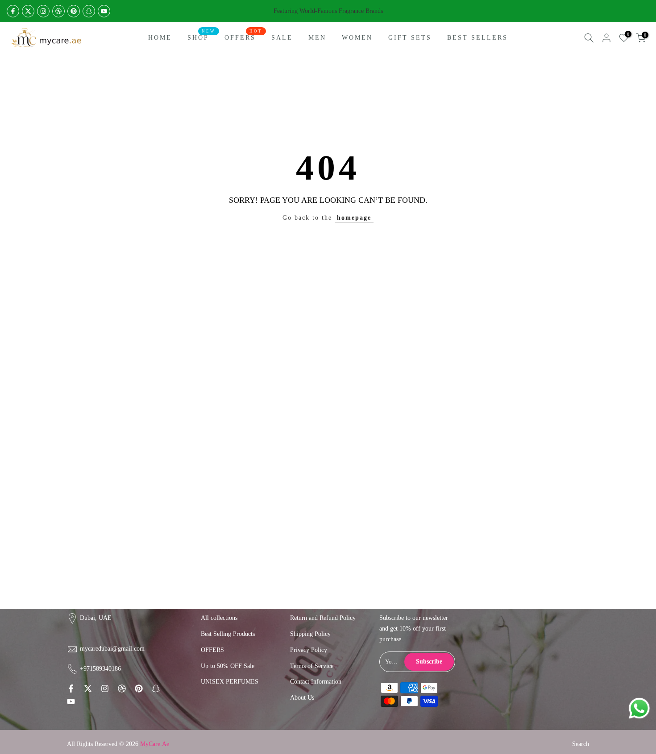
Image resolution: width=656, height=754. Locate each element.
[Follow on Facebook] (13, 11)
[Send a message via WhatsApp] (639, 708)
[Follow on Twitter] (28, 11)
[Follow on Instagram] (43, 11)
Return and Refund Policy (323, 618)
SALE (282, 37)
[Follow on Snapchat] (89, 11)
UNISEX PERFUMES (229, 681)
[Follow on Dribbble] (58, 11)
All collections (219, 618)
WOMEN (357, 37)
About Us (302, 697)
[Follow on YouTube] (104, 11)
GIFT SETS (410, 37)
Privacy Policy (308, 650)
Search (580, 744)
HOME (160, 37)
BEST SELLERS (477, 37)
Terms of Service (311, 666)
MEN (317, 37)
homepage (354, 217)
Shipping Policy (310, 634)
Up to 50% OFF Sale (227, 666)
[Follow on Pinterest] (73, 11)
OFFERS (243, 37)
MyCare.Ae (154, 744)
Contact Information (315, 681)
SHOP (201, 37)
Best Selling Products (228, 634)
